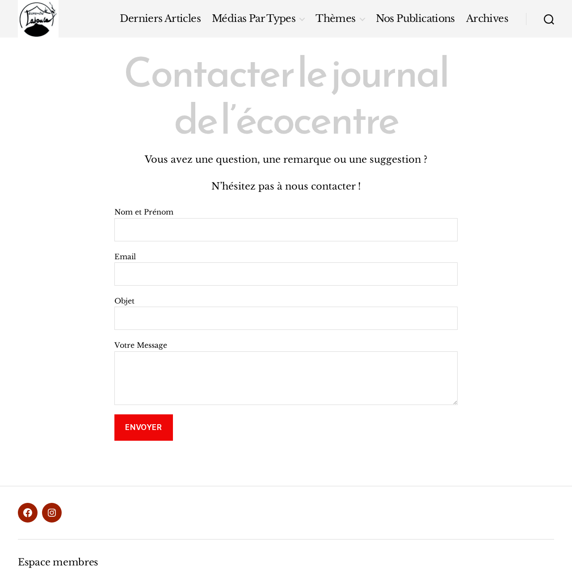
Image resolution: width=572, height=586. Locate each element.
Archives (487, 19)
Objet (124, 300)
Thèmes (335, 19)
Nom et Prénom (143, 211)
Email (125, 256)
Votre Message (140, 345)
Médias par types (253, 19)
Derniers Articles (160, 19)
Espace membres (58, 562)
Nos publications (415, 19)
